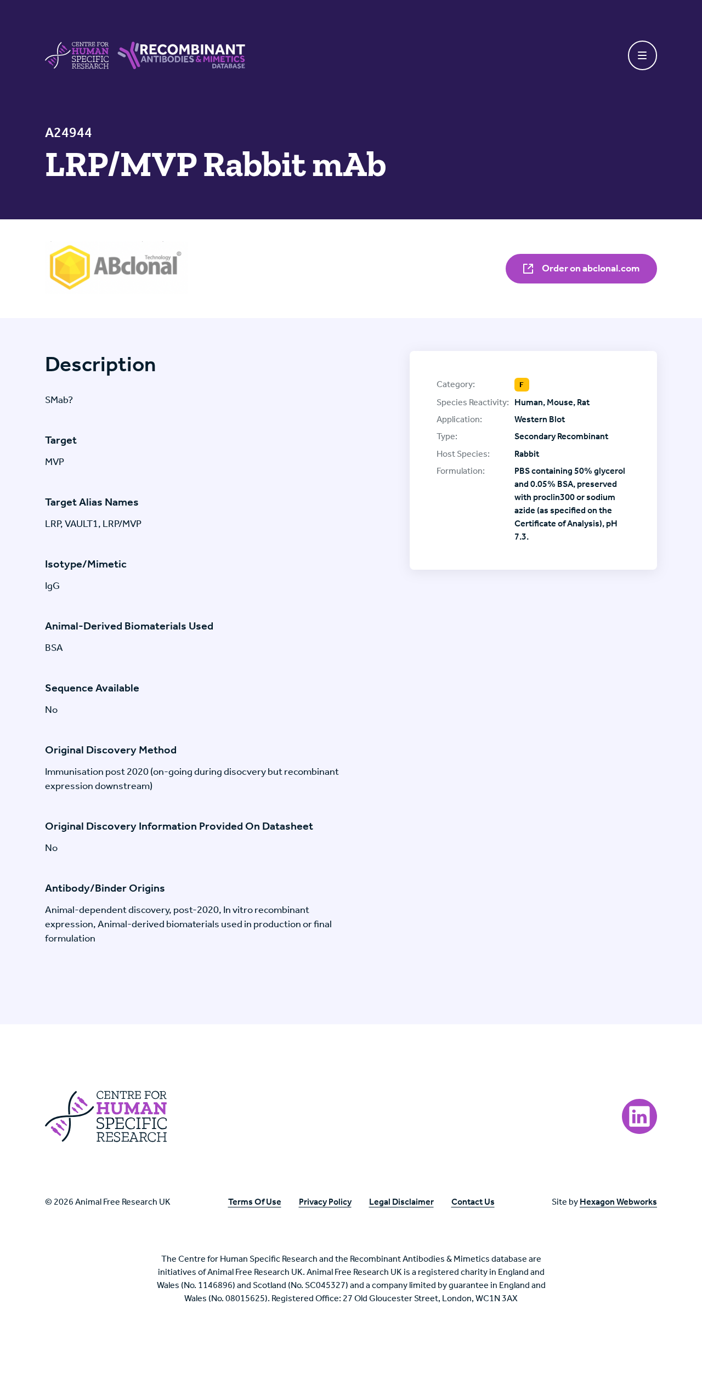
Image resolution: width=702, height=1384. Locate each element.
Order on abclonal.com (589, 268)
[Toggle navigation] (643, 55)
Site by (604, 1201)
